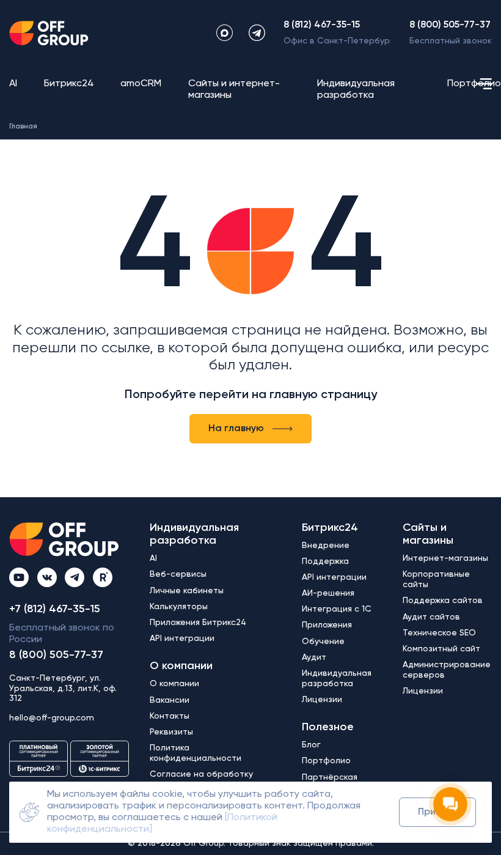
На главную (236, 429)
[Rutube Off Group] (102, 577)
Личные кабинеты (187, 591)
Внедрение (325, 545)
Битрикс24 (69, 84)
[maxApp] (224, 32)
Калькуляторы (179, 606)
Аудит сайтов (431, 617)
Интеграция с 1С (336, 609)
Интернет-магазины (445, 558)
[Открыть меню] (484, 84)
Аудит (314, 657)
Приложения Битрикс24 (198, 622)
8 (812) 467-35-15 (321, 25)
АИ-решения (328, 593)
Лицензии (322, 699)
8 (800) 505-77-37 (450, 25)
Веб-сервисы (178, 574)
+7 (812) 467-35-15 (54, 609)
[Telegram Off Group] (74, 577)
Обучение (323, 641)
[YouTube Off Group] (19, 577)
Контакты (169, 716)
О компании (181, 666)
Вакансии (169, 700)
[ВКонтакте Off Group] (47, 577)
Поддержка (325, 561)
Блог (311, 745)
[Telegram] (257, 32)
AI (13, 84)
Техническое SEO (439, 633)
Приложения (327, 625)
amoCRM (140, 84)
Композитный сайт (441, 649)
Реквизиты (171, 732)
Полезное (328, 727)
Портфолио (474, 84)
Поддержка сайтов (443, 600)
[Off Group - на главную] (49, 33)
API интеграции (182, 638)
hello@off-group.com (51, 718)
